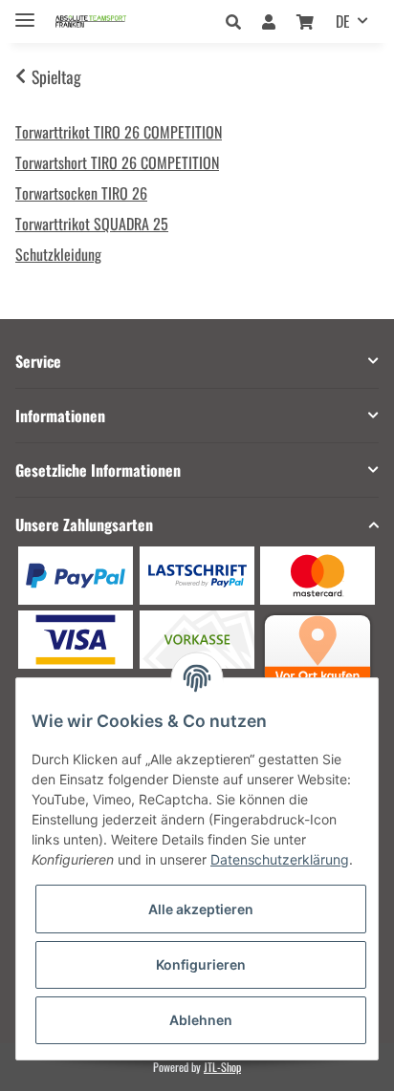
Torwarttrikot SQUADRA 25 (91, 223)
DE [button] (343, 21)
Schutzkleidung (58, 254)
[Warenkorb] (305, 21)
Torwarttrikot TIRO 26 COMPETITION (118, 131)
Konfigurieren (201, 964)
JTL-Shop (222, 1067)
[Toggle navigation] (24, 12)
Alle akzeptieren (200, 909)
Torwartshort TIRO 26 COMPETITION (117, 162)
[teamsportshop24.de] (109, 21)
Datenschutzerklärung (279, 859)
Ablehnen (200, 1020)
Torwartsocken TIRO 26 (81, 193)
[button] (239, 21)
